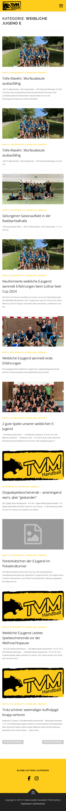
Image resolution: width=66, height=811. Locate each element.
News (5, 73)
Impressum (26, 803)
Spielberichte (17, 73)
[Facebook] (29, 778)
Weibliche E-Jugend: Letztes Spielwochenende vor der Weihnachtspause (22, 637)
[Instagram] (37, 778)
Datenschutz (39, 803)
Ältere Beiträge (13, 742)
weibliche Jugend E (37, 73)
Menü (60, 6)
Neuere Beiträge (53, 742)
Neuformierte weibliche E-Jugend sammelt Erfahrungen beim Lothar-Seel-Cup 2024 (32, 286)
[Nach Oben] (33, 793)
